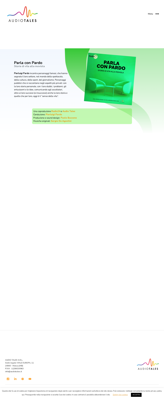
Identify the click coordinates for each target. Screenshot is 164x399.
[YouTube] (30, 379)
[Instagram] (22, 379)
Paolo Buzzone (68, 117)
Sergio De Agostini (61, 121)
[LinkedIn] (15, 379)
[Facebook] (8, 379)
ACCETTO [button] (136, 395)
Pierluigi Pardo (54, 114)
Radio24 (55, 111)
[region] (82, 91)
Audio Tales (68, 111)
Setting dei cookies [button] (120, 394)
